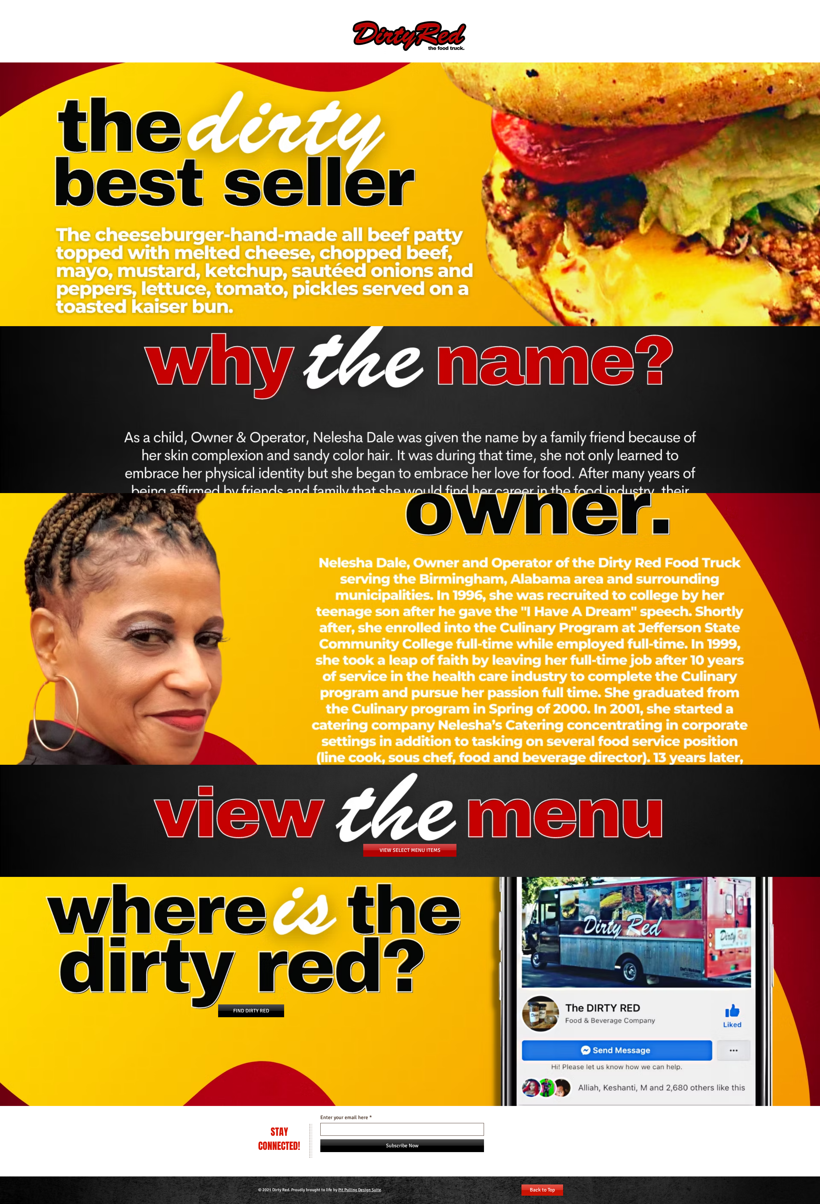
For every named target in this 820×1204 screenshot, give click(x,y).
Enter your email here (344, 1117)
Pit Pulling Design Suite (359, 1189)
